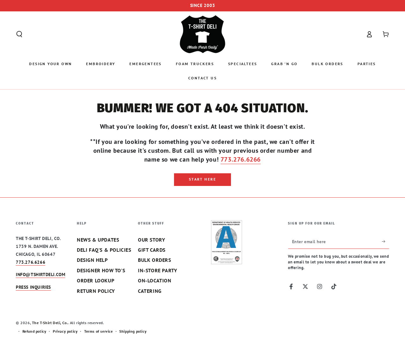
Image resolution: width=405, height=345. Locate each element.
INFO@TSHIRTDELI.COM (40, 274)
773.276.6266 (241, 159)
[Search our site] (19, 34)
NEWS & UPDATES (98, 240)
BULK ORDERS (154, 260)
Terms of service (98, 331)
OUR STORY (151, 240)
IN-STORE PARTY (157, 270)
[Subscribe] (385, 242)
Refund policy (34, 331)
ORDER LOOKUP (95, 280)
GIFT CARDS (151, 250)
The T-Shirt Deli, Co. (50, 322)
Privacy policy (65, 331)
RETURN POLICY (96, 291)
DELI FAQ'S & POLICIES (104, 250)
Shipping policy (132, 331)
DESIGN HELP (92, 260)
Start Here (202, 179)
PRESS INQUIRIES (33, 287)
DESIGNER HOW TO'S (101, 270)
